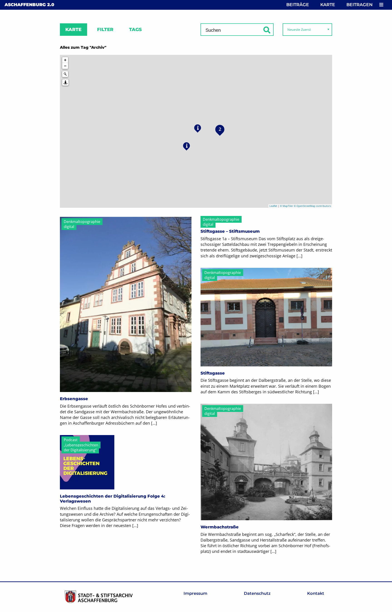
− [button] (65, 65)
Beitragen (359, 4)
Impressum (195, 593)
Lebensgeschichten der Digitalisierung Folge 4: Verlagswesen (112, 499)
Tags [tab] (135, 29)
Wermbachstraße (220, 527)
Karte (327, 4)
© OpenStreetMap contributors (312, 206)
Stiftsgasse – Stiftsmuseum (230, 231)
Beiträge (297, 4)
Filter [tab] (105, 29)
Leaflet (273, 206)
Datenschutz (257, 593)
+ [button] (65, 60)
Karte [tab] (73, 29)
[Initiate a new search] (65, 74)
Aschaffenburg (29, 4)
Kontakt (315, 593)
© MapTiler (286, 206)
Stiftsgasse (213, 373)
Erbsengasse (74, 398)
